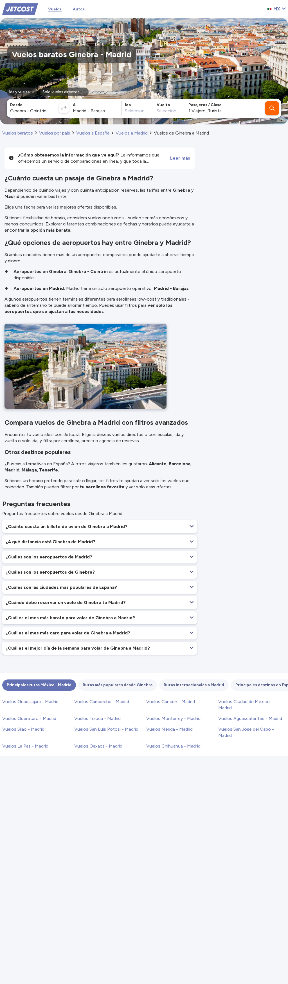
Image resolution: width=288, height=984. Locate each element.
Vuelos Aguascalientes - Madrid (250, 718)
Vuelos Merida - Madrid (169, 729)
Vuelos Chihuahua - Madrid (173, 746)
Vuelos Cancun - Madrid (170, 701)
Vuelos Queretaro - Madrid (29, 718)
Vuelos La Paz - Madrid (25, 746)
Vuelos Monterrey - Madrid (173, 718)
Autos (79, 9)
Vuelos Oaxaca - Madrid (98, 746)
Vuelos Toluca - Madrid (97, 718)
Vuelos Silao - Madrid (23, 729)
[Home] (20, 8)
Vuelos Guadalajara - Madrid (30, 701)
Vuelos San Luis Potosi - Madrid (106, 729)
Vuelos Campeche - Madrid (101, 701)
